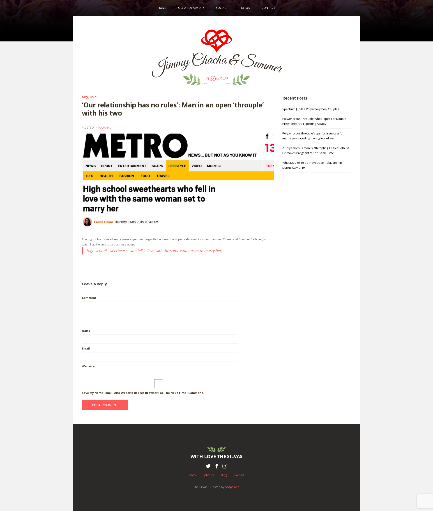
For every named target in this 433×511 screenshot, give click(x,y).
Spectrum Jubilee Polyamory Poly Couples (310, 109)
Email (86, 348)
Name (86, 331)
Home (162, 8)
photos (244, 8)
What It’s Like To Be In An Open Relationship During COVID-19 (312, 165)
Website (88, 366)
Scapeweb (232, 487)
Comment (89, 298)
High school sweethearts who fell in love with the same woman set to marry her (153, 250)
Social (221, 8)
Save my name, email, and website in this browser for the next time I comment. (143, 393)
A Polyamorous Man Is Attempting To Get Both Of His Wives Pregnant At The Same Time (315, 150)
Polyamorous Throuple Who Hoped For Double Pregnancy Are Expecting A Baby (314, 121)
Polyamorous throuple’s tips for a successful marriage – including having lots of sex (312, 135)
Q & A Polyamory (191, 8)
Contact (268, 8)
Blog (224, 475)
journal (105, 127)
